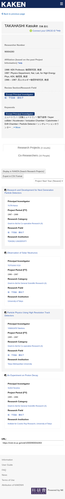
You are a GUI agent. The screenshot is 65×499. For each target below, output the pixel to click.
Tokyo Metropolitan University (20, 364)
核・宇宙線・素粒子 (14, 97)
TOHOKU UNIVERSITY (17, 241)
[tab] (34, 147)
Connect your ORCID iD (44, 30)
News (4, 475)
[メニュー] (61, 4)
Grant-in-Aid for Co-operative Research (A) (25, 223)
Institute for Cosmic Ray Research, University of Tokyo (30, 424)
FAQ (4, 470)
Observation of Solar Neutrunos (22, 253)
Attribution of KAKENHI (13, 485)
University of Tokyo (15, 301)
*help (58, 31)
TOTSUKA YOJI (14, 265)
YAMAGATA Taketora (16, 328)
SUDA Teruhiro (14, 388)
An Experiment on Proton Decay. (22, 375)
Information (7, 460)
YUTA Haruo (13, 206)
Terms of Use (8, 480)
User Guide (7, 465)
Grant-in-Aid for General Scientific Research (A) (27, 283)
